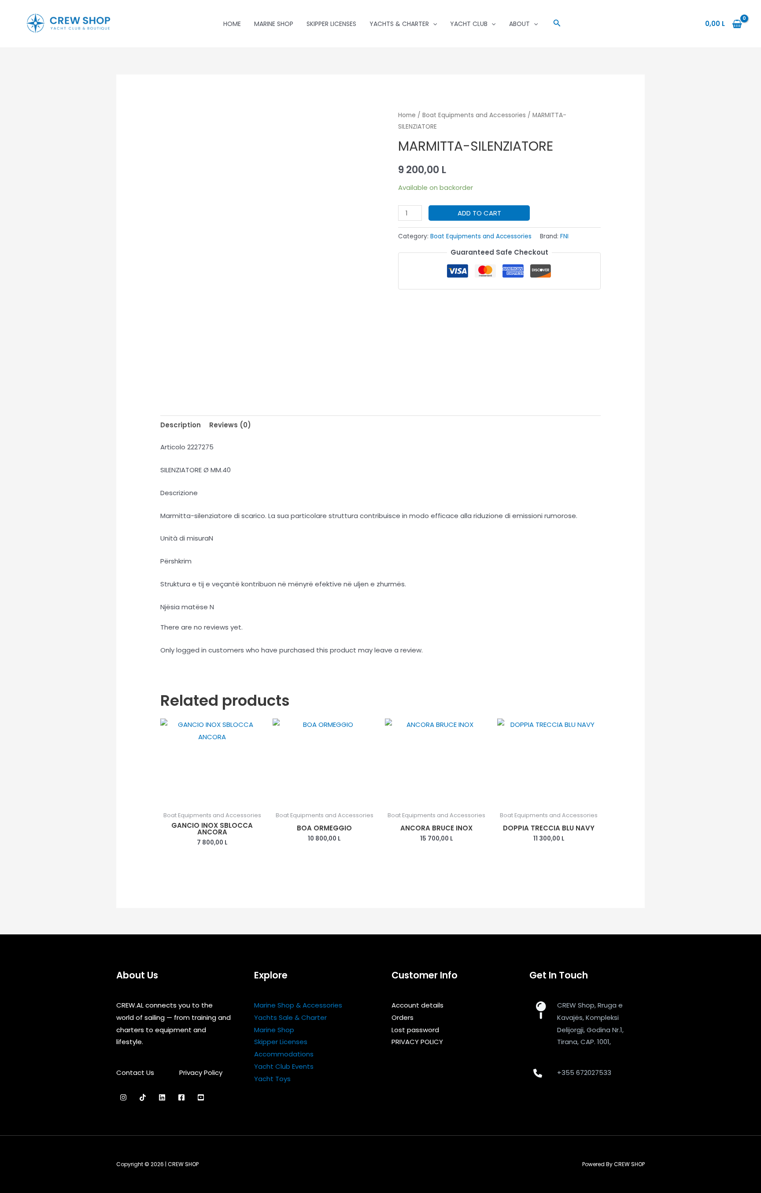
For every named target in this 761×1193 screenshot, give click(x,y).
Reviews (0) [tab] (230, 425)
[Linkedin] (162, 1097)
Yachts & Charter (399, 23)
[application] (433, 23)
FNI (564, 236)
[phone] (537, 1073)
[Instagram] (123, 1097)
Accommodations (284, 1054)
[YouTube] (201, 1097)
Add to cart (479, 213)
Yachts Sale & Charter (290, 1017)
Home (232, 23)
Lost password (415, 1029)
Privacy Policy (200, 1072)
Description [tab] (180, 425)
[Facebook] (181, 1097)
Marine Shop (273, 23)
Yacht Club (469, 23)
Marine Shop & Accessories (298, 1005)
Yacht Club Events (284, 1066)
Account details (417, 1005)
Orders (403, 1017)
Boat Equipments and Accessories (474, 115)
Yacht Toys (272, 1078)
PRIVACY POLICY (417, 1041)
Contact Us (135, 1072)
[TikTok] (143, 1097)
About (519, 23)
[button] (557, 24)
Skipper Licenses (331, 23)
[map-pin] (540, 1010)
